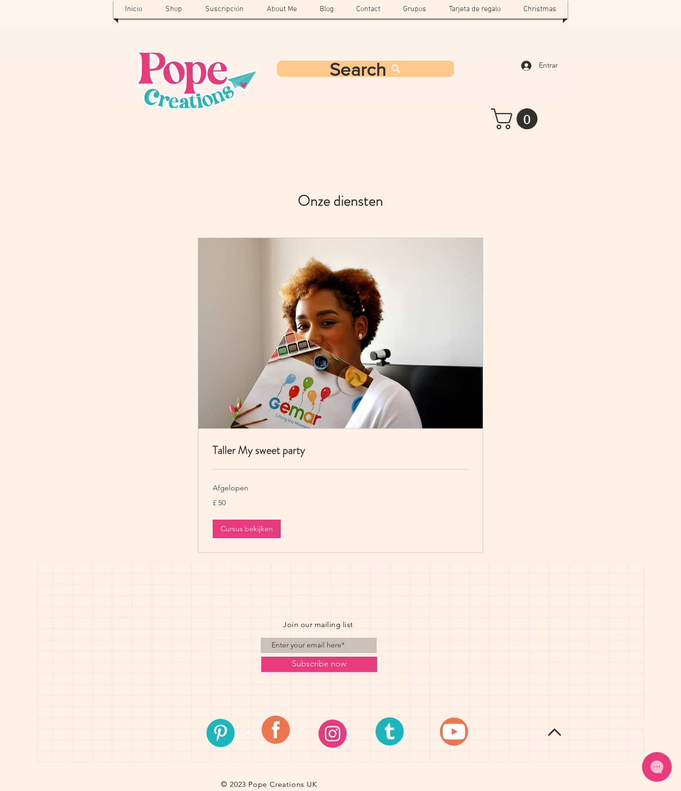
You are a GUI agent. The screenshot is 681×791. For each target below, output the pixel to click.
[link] (340, 450)
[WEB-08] (280, 732)
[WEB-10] (399, 732)
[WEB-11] (459, 732)
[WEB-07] (220, 732)
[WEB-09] (340, 732)
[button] (516, 118)
